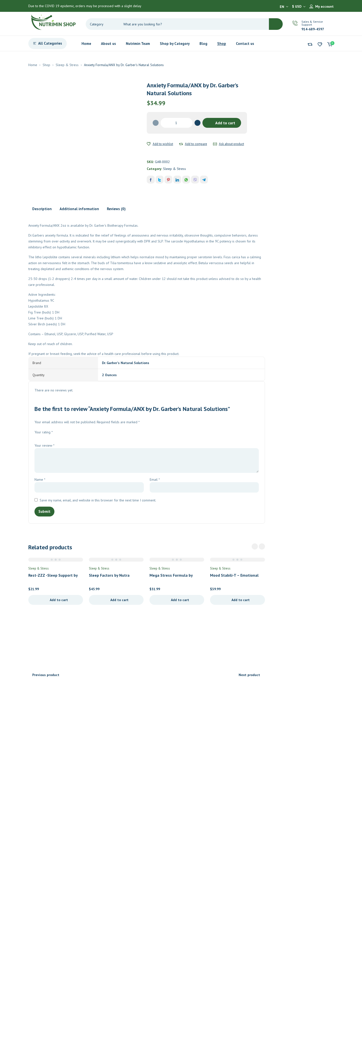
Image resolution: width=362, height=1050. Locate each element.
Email (155, 479)
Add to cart (225, 122)
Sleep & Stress (67, 65)
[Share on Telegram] (204, 180)
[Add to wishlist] (149, 144)
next (262, 546)
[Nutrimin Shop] (53, 21)
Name (39, 479)
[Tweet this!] (160, 180)
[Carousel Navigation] (258, 546)
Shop (46, 65)
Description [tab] (42, 208)
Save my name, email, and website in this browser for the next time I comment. (98, 500)
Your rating (43, 432)
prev (255, 546)
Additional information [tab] (79, 208)
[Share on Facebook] (151, 180)
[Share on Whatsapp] (186, 180)
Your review (44, 445)
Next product (249, 675)
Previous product (45, 675)
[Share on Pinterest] (168, 180)
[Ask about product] (215, 144)
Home (32, 65)
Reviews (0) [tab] (116, 208)
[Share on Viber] (195, 180)
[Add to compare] (181, 144)
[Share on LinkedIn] (177, 180)
